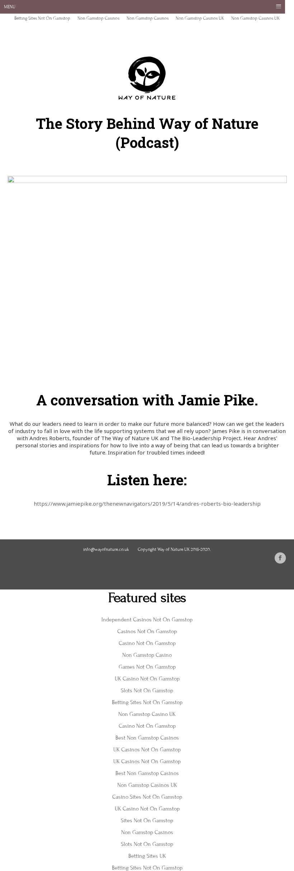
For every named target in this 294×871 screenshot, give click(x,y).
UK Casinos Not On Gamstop (147, 749)
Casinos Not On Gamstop (147, 631)
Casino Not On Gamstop (147, 643)
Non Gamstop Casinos (98, 18)
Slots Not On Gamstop (147, 690)
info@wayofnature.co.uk (106, 549)
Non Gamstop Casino (147, 655)
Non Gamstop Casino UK (147, 714)
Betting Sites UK (147, 856)
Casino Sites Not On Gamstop (147, 797)
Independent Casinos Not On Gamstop (147, 619)
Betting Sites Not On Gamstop (42, 18)
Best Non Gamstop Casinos (147, 738)
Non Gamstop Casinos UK (200, 18)
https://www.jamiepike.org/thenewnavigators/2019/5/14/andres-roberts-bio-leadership (147, 503)
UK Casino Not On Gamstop (147, 678)
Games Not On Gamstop (147, 667)
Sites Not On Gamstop (147, 820)
